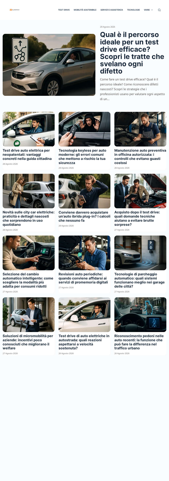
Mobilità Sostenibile (85, 10)
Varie (147, 10)
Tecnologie (133, 10)
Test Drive (64, 10)
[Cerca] (159, 10)
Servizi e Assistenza (112, 10)
